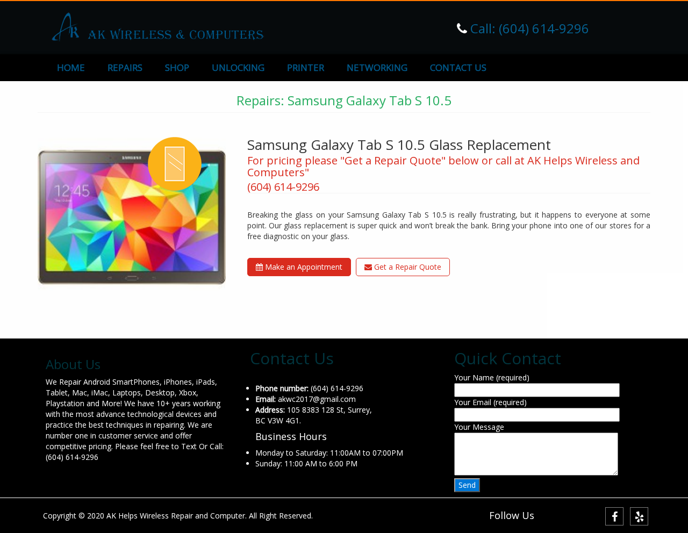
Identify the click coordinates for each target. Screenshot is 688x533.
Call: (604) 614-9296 (528, 28)
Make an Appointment (302, 267)
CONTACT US (458, 67)
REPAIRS (125, 67)
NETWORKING (377, 67)
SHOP (177, 67)
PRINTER (305, 67)
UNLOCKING (238, 67)
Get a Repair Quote (406, 267)
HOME (71, 67)
